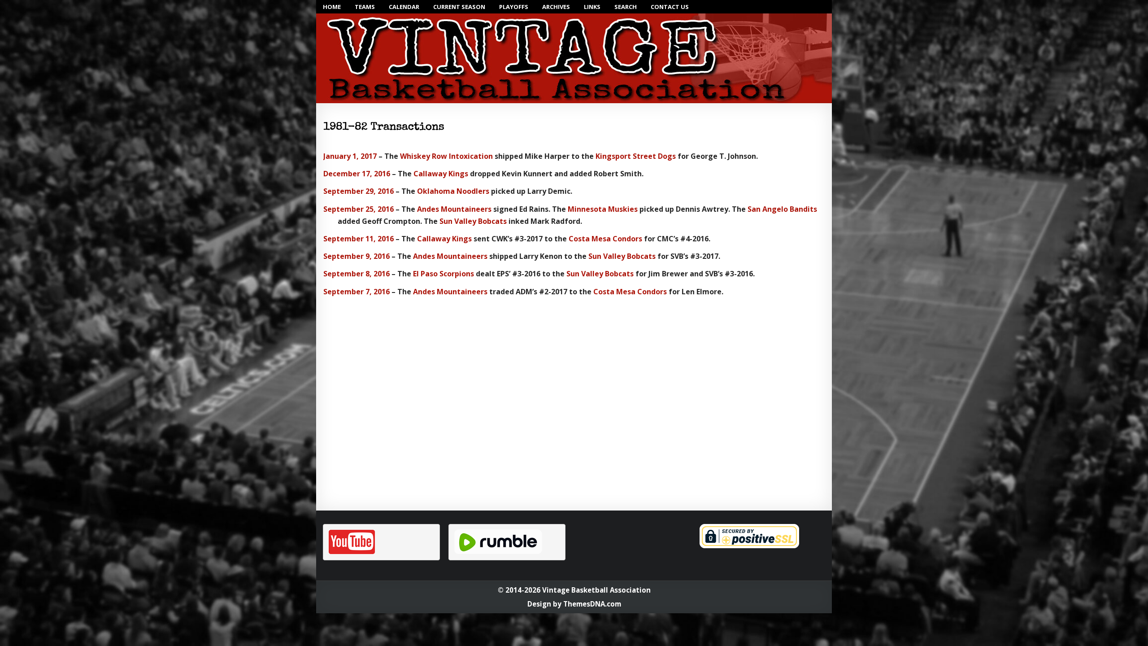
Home (332, 7)
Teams (365, 7)
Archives (556, 7)
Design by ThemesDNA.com (574, 603)
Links (592, 7)
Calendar (404, 7)
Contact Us (670, 7)
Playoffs (513, 7)
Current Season (459, 7)
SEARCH (625, 7)
